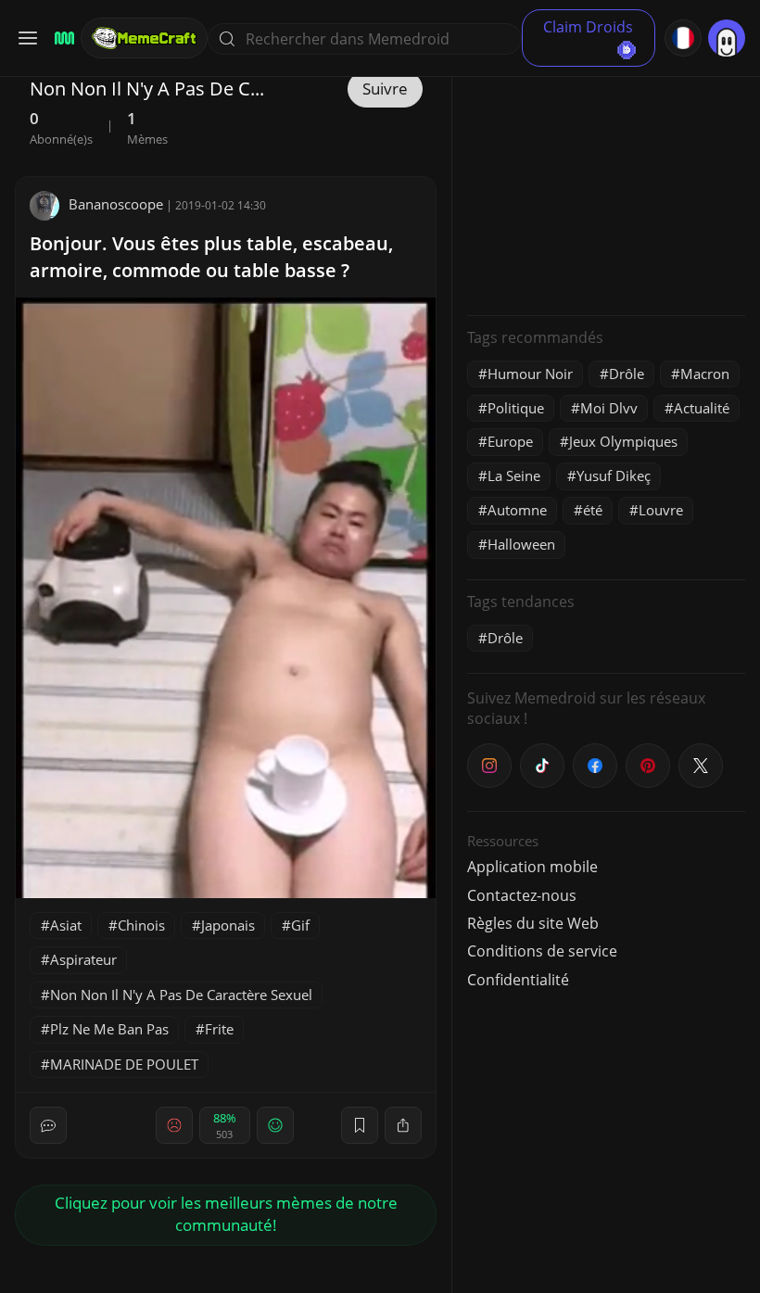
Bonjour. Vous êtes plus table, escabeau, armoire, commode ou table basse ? (211, 257)
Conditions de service (542, 951)
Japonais (228, 925)
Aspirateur (83, 959)
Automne (517, 510)
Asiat (66, 925)
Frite (219, 1029)
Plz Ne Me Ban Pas (109, 1029)
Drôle (626, 373)
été (592, 510)
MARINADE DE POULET (124, 1064)
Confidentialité (518, 980)
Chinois (141, 925)
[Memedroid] (61, 38)
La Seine (514, 475)
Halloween (521, 544)
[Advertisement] (606, 185)
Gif (300, 925)
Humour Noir (530, 373)
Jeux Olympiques (623, 441)
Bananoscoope (116, 204)
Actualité (701, 408)
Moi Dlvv (609, 408)
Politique (516, 408)
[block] (403, 1125)
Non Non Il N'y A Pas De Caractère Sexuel (181, 994)
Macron (704, 373)
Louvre (661, 510)
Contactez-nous (521, 895)
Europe (510, 441)
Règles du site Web (533, 923)
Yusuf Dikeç (613, 475)
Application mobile (532, 866)
